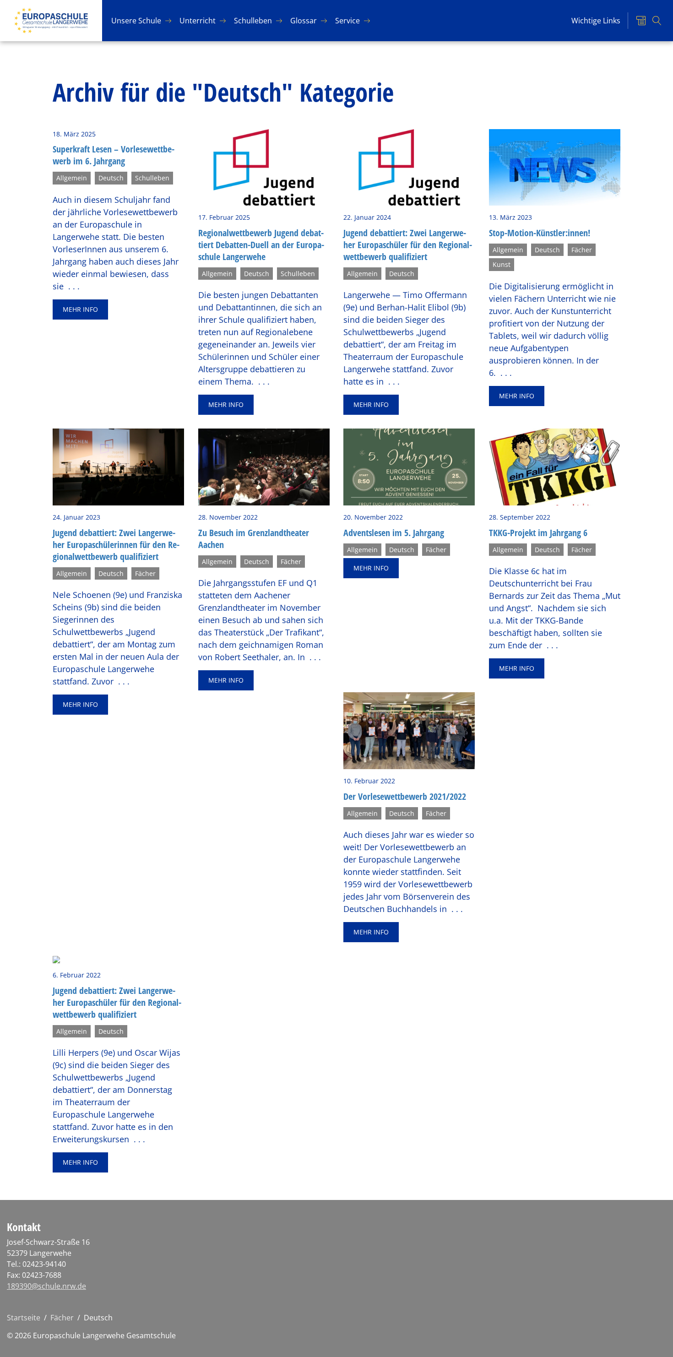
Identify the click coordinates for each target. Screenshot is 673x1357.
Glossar (303, 21)
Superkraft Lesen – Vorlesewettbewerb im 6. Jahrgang (113, 155)
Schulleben (253, 21)
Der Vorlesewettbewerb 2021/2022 (404, 796)
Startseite (23, 1318)
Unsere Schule (136, 21)
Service (347, 21)
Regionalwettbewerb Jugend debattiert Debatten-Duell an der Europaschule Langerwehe (261, 245)
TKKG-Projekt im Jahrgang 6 (538, 533)
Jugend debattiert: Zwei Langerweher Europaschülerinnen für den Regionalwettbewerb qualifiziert (116, 545)
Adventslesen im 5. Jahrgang (393, 533)
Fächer (62, 1318)
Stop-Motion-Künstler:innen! (539, 233)
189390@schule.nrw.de (46, 1286)
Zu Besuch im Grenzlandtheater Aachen (253, 539)
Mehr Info (80, 309)
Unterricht (197, 21)
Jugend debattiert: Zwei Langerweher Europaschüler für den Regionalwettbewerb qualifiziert (407, 245)
